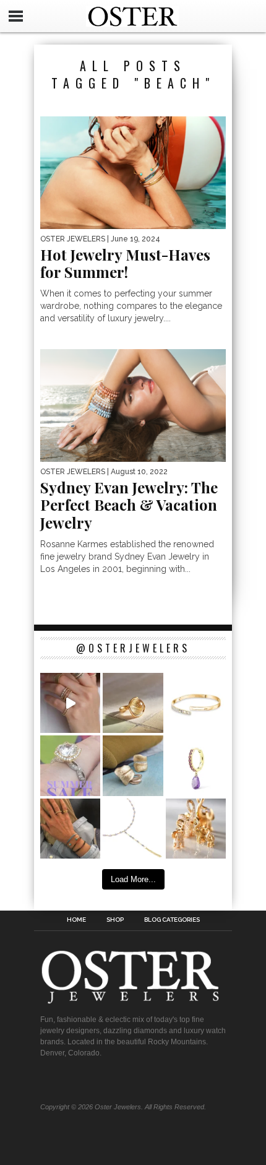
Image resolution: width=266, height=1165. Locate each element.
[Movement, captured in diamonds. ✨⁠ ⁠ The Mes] (196, 703)
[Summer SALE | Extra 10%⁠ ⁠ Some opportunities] (70, 765)
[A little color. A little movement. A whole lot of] (196, 765)
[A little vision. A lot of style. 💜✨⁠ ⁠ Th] (133, 829)
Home (76, 920)
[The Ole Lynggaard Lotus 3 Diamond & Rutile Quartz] (133, 703)
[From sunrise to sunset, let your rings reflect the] (70, 703)
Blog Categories (172, 920)
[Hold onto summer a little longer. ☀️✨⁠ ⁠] (70, 829)
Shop (115, 920)
